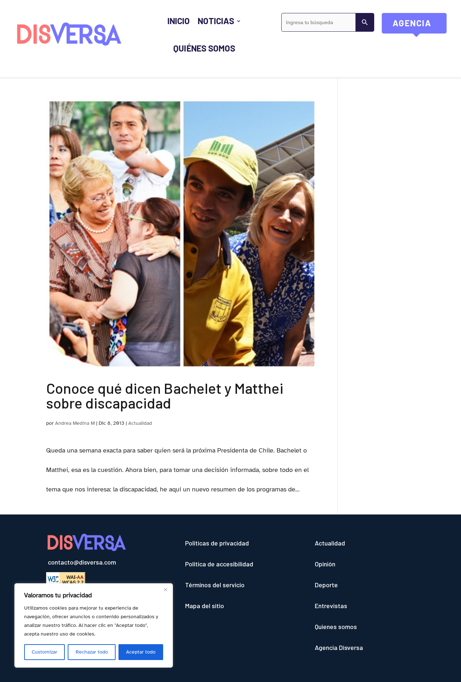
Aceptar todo (141, 652)
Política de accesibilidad (219, 564)
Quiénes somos (204, 48)
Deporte (326, 585)
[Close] (165, 589)
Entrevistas (331, 606)
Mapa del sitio (204, 606)
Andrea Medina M (75, 423)
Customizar (44, 652)
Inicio (178, 20)
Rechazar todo (92, 652)
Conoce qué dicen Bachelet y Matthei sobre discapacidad (164, 395)
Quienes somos (336, 626)
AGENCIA (420, 26)
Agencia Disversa (339, 647)
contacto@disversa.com (82, 562)
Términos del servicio (215, 585)
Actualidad (140, 423)
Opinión (325, 564)
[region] (93, 625)
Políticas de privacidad (217, 543)
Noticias (216, 20)
